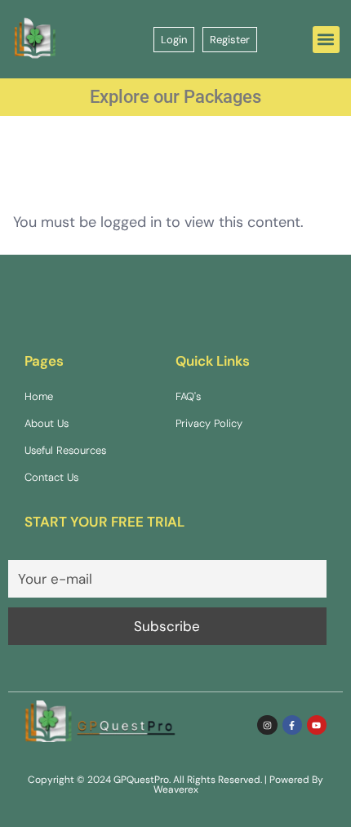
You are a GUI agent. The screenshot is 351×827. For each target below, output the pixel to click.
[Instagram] (267, 725)
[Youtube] (317, 725)
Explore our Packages (175, 97)
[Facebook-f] (292, 725)
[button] (326, 39)
